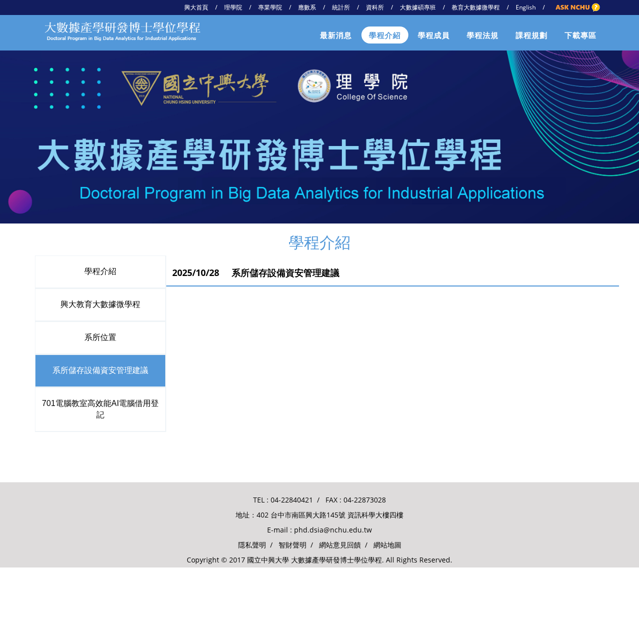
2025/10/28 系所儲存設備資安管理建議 (255, 272)
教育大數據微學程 (476, 7)
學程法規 (483, 35)
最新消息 (336, 35)
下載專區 (581, 35)
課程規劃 (532, 35)
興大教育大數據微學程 (100, 304)
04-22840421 (292, 499)
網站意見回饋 (340, 545)
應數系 (307, 7)
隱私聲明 (252, 545)
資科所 (375, 7)
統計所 (341, 7)
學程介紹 (385, 35)
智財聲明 (293, 545)
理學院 (233, 7)
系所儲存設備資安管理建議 (100, 370)
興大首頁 (196, 7)
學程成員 (434, 35)
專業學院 (270, 7)
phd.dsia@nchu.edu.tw (333, 529)
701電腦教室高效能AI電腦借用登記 (100, 409)
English (526, 7)
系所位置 (100, 337)
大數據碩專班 (418, 7)
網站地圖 (387, 545)
